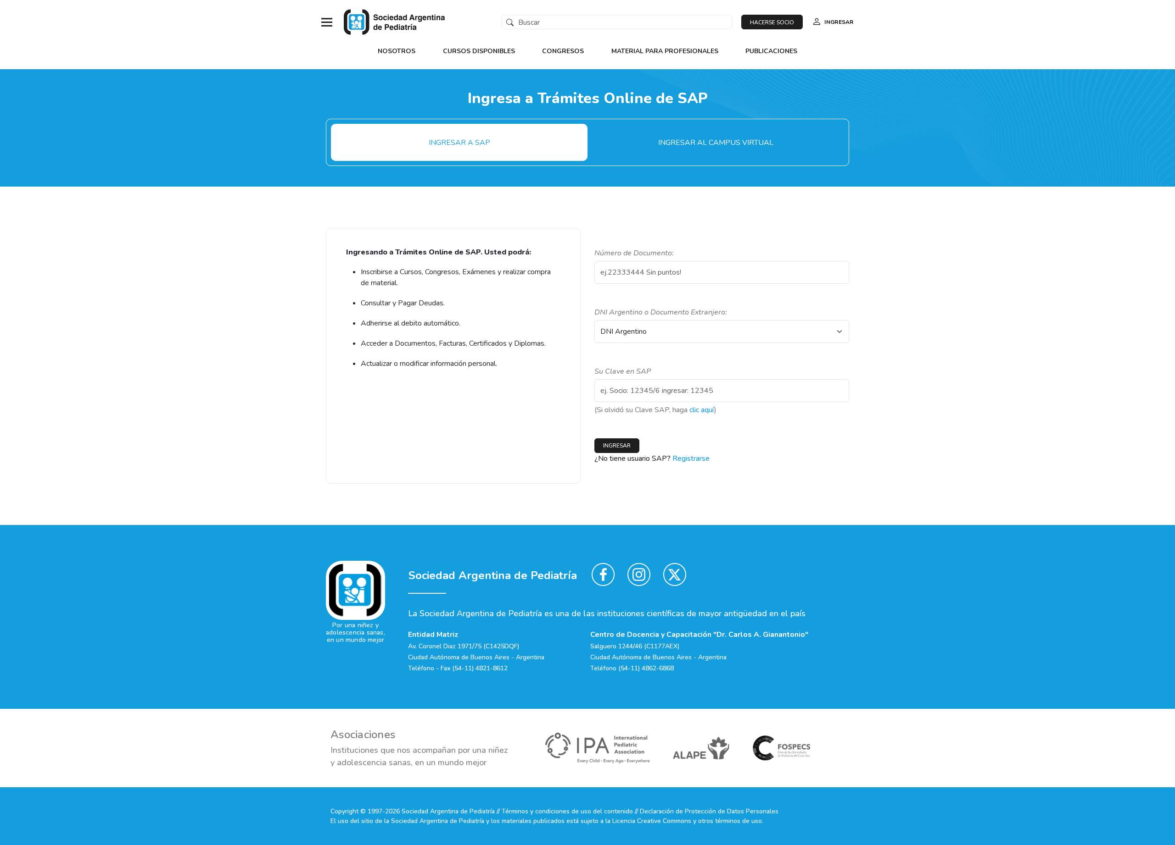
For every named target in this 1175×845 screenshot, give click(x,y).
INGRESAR (838, 22)
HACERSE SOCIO (772, 22)
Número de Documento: (634, 253)
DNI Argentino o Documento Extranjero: (660, 312)
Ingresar (617, 445)
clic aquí (701, 410)
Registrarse (691, 458)
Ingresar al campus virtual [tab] (715, 143)
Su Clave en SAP (622, 371)
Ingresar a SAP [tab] (459, 143)
